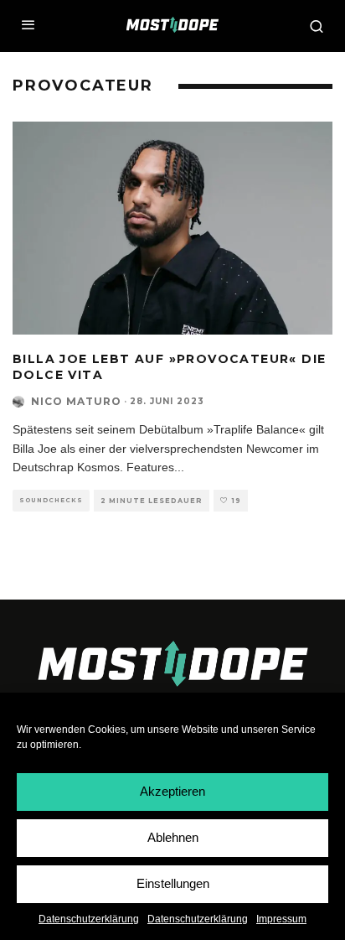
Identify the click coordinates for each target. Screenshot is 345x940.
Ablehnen (172, 837)
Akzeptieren (172, 791)
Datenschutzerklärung (89, 919)
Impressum (281, 919)
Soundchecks (51, 500)
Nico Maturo (76, 401)
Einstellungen (172, 883)
